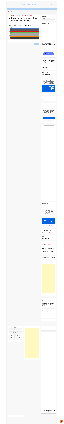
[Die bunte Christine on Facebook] (50, 4)
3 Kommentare (33, 42)
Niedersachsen (25, 42)
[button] (11, 28)
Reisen (28, 42)
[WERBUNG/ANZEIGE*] (46, 244)
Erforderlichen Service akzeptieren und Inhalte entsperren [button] (51, 88)
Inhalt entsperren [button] (45, 88)
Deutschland (20, 42)
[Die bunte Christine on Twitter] (51, 4)
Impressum (44, 328)
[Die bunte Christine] (48, 31)
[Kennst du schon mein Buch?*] (47, 99)
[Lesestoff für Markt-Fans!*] (46, 232)
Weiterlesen (37, 44)
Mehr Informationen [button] (49, 120)
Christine (11, 42)
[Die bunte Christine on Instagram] (54, 4)
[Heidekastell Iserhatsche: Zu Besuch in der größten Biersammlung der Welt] (24, 15)
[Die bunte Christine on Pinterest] (53, 4)
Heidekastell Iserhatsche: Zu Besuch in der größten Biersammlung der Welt (23, 19)
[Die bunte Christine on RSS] (55, 4)
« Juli (9, 340)
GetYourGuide (48, 76)
